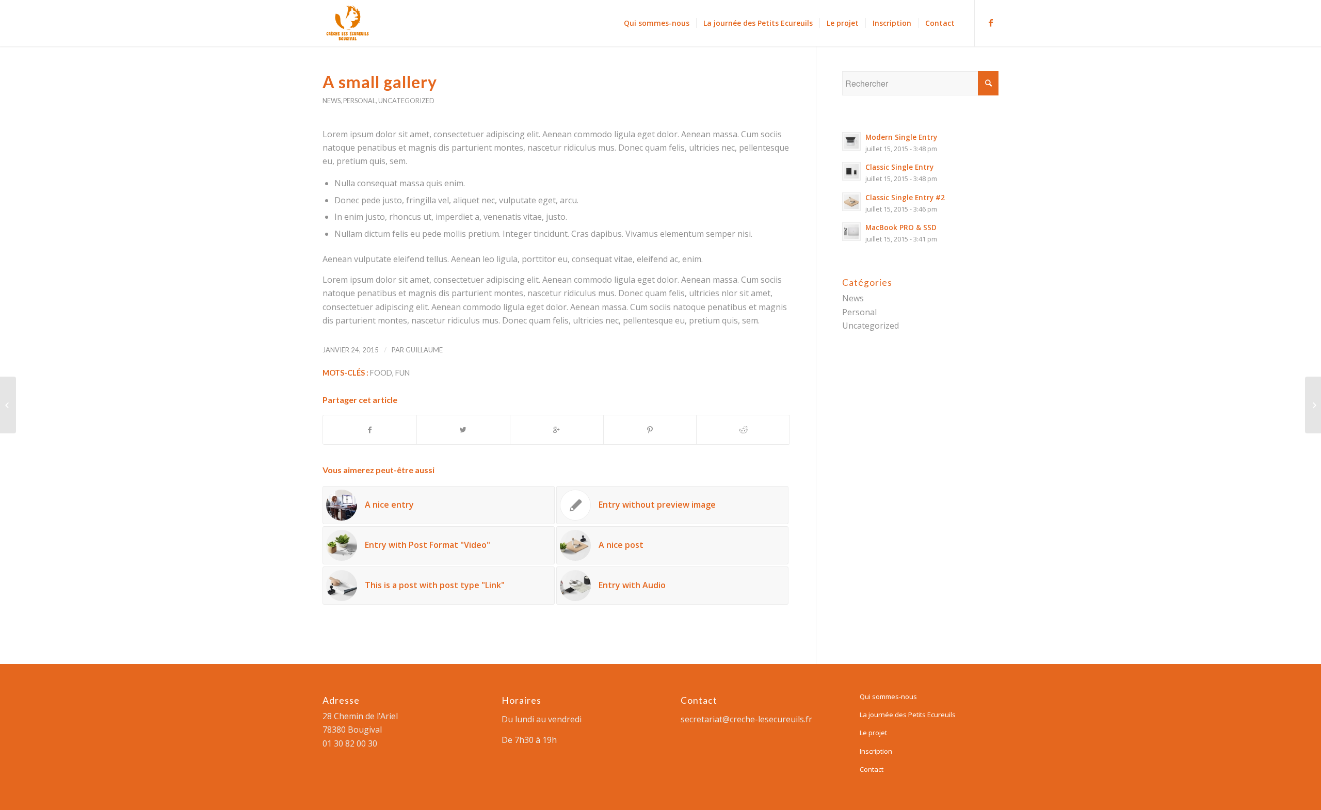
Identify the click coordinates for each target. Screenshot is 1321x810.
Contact (871, 769)
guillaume (424, 350)
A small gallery (380, 82)
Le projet (873, 732)
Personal (359, 100)
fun (402, 372)
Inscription (876, 751)
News (332, 100)
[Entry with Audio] (1313, 405)
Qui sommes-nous (888, 696)
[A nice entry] (8, 405)
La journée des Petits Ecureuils (908, 714)
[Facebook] (990, 22)
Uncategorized (406, 100)
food (381, 372)
